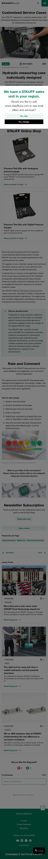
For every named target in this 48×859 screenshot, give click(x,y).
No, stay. (24, 116)
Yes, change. (24, 122)
